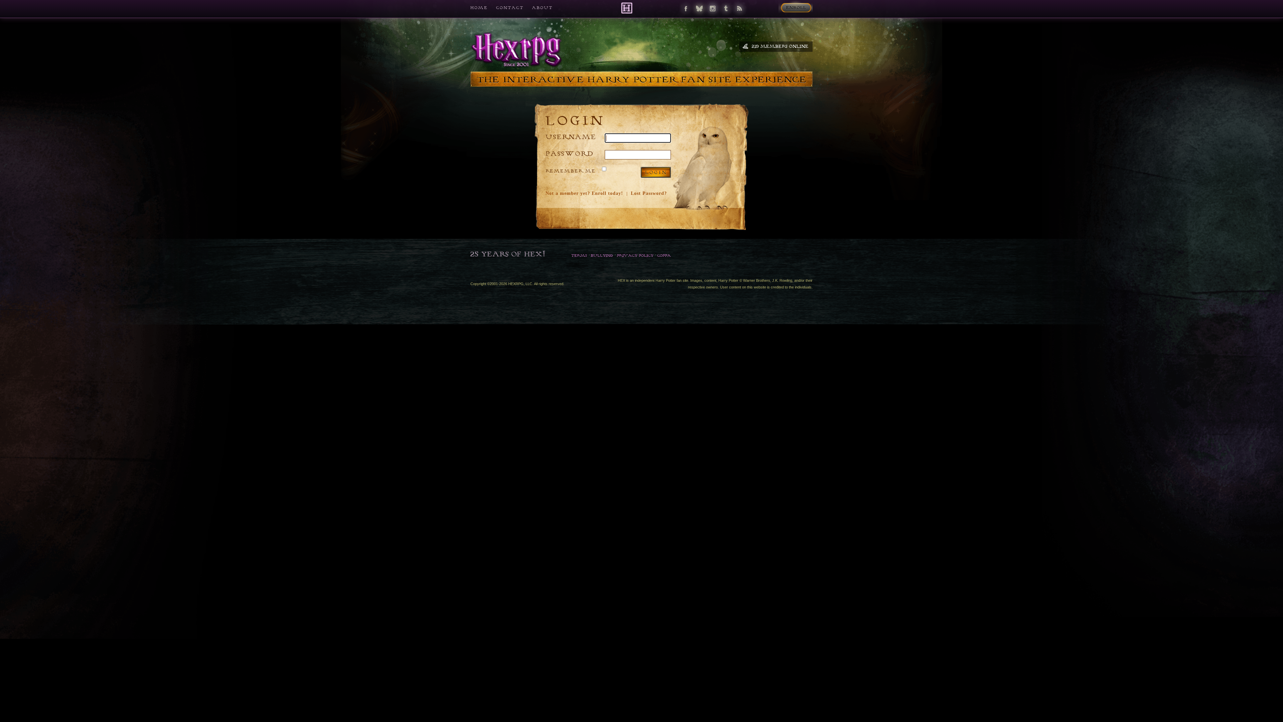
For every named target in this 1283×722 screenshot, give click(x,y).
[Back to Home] (626, 8)
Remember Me (571, 170)
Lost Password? (649, 193)
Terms (579, 255)
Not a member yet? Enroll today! (584, 193)
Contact (510, 7)
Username (571, 136)
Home (479, 7)
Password (570, 153)
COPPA (664, 255)
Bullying (602, 255)
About (542, 7)
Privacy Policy (635, 255)
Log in (655, 172)
